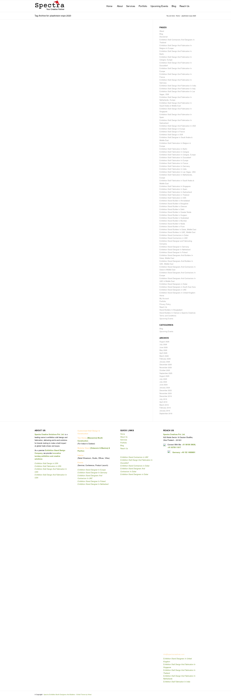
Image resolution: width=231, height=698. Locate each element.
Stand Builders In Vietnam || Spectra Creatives (177, 312)
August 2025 (164, 376)
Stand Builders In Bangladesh (170, 310)
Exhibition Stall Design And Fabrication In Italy (177, 88)
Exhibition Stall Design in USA (171, 134)
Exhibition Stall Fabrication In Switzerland (175, 192)
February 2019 (165, 407)
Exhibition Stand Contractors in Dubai (173, 235)
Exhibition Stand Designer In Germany (92, 472)
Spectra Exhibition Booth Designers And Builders (59, 694)
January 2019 (164, 410)
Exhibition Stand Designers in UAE (172, 289)
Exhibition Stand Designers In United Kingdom (177, 292)
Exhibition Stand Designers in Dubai (173, 284)
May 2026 (163, 350)
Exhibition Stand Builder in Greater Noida (175, 212)
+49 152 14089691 (188, 452)
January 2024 (164, 387)
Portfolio (162, 301)
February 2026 (165, 358)
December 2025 (165, 364)
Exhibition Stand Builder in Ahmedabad (174, 200)
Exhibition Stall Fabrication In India (172, 169)
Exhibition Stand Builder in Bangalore (173, 203)
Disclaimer (163, 36)
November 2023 (165, 393)
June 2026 (163, 347)
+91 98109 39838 (188, 444)
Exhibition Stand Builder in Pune (171, 226)
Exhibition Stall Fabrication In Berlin (173, 149)
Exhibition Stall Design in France (172, 131)
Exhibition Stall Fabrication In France (173, 163)
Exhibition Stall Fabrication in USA (172, 197)
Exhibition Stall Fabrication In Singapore (174, 186)
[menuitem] (109, 6)
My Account (164, 298)
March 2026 (164, 356)
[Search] (193, 6)
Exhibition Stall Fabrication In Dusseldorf (175, 157)
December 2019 (165, 396)
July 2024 (163, 381)
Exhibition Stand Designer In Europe (92, 469)
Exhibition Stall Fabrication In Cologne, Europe (177, 154)
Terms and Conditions (167, 315)
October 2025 (164, 370)
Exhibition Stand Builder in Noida (172, 223)
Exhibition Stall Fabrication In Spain (173, 189)
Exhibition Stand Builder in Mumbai (173, 220)
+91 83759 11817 (174, 447)
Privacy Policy (165, 304)
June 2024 (163, 384)
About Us (124, 437)
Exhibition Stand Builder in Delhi (171, 209)
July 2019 (163, 399)
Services (123, 439)
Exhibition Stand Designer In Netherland (174, 249)
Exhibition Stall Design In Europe (172, 128)
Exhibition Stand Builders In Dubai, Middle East (177, 229)
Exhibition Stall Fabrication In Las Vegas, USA (177, 172)
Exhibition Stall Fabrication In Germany (174, 166)
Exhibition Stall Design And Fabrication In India (177, 85)
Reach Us (163, 307)
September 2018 (165, 413)
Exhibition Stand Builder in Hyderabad (174, 218)
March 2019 (164, 405)
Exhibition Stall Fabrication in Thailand (174, 195)
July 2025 (163, 379)
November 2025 (165, 367)
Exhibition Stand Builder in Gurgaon (173, 215)
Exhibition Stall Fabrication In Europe (173, 160)
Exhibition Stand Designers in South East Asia (177, 287)
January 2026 (164, 361)
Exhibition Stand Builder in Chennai (173, 206)
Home (161, 295)
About (161, 31)
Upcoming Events (166, 318)
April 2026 (163, 353)
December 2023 (165, 390)
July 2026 (163, 344)
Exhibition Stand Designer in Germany (174, 246)
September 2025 (165, 373)
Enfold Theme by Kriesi (83, 694)
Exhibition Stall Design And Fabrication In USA (177, 126)
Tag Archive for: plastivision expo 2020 (53, 15)
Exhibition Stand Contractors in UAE (173, 238)
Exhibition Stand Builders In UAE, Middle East (177, 232)
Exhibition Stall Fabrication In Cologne (174, 152)
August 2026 (164, 341)
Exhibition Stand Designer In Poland (173, 252)
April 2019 (163, 402)
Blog (161, 34)
